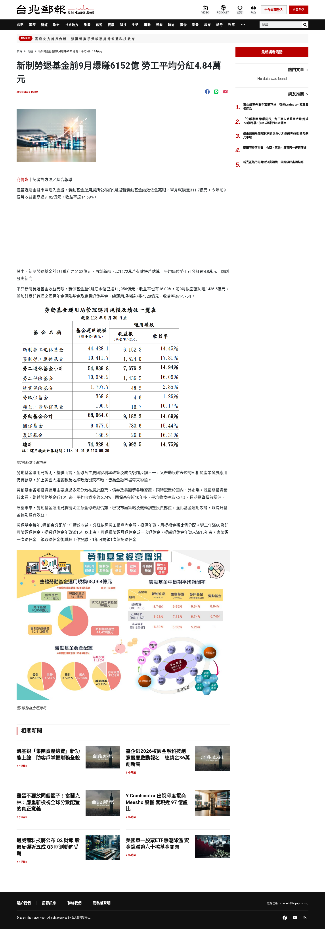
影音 (195, 24)
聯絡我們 (74, 903)
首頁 (19, 51)
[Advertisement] (123, 235)
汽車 (231, 24)
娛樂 (159, 24)
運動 (147, 24)
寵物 (183, 24)
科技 (123, 24)
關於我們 (24, 903)
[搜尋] (305, 24)
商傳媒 (23, 179)
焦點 (20, 24)
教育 (207, 24)
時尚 (171, 24)
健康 (111, 24)
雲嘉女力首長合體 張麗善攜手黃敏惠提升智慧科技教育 (85, 39)
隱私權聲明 (102, 903)
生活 (135, 24)
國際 (32, 24)
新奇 (219, 24)
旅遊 (99, 24)
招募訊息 (49, 903)
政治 (56, 24)
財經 (44, 24)
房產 (87, 24)
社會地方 (72, 24)
